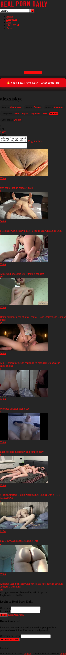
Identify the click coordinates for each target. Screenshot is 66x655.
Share (3, 132)
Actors (9, 28)
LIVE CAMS (13, 25)
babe (16, 114)
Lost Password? (16, 614)
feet (45, 114)
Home (9, 16)
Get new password (9, 639)
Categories (11, 19)
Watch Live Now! (33, 72)
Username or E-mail (10, 636)
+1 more (54, 113)
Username (5, 608)
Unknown (58, 107)
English (17, 120)
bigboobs (35, 114)
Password (5, 611)
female (37, 107)
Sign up (28, 653)
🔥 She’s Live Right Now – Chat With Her (33, 82)
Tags (8, 22)
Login (3, 615)
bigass (25, 114)
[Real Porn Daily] (24, 7)
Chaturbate (15, 107)
